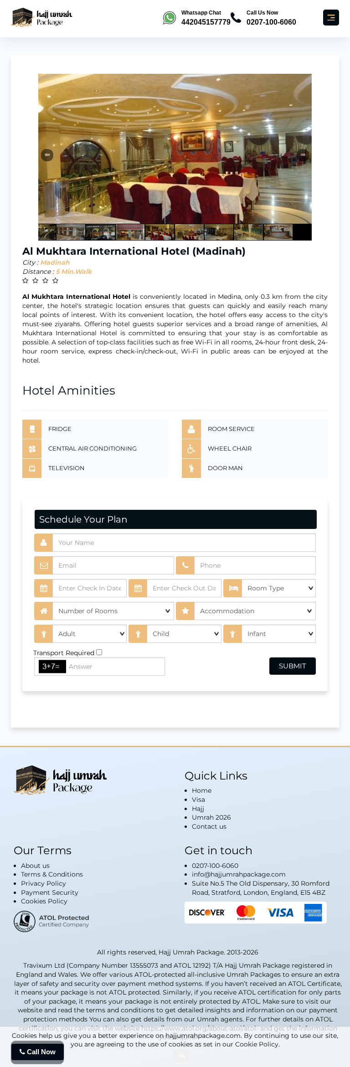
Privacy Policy (43, 883)
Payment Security (49, 892)
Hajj (198, 809)
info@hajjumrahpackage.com (239, 874)
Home (201, 790)
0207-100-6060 (215, 866)
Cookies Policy (44, 901)
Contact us (209, 826)
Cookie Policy (256, 1044)
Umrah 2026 (211, 817)
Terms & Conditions (52, 874)
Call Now (40, 1052)
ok (181, 1055)
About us (35, 866)
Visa (198, 799)
